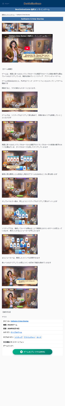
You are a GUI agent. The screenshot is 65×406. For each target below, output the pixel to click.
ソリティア (19, 337)
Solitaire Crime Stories (19, 321)
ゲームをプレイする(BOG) (33, 352)
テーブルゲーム (16, 332)
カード (39, 337)
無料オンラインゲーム (8, 15)
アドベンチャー (29, 337)
